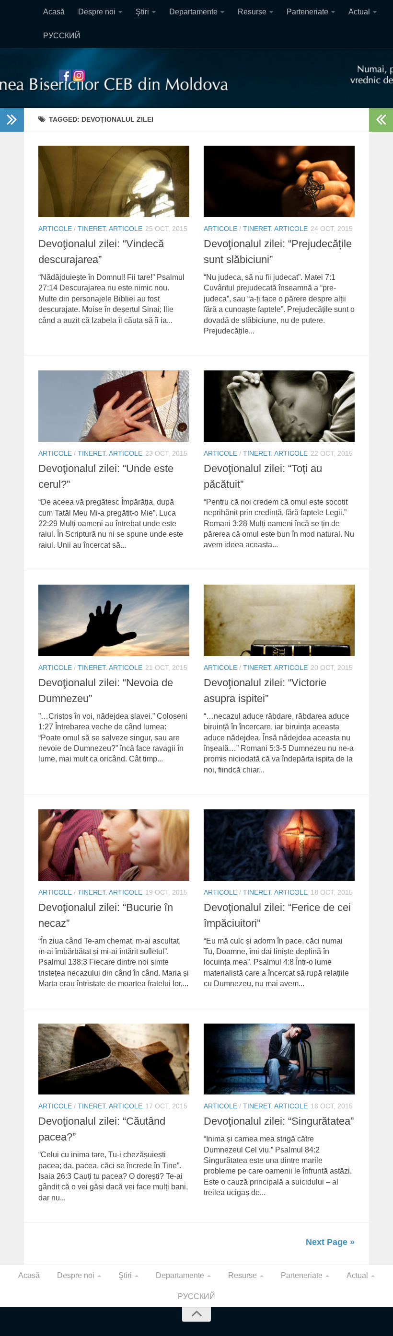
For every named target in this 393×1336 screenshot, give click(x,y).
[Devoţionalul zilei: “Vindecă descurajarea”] (113, 181)
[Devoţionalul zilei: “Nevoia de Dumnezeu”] (113, 620)
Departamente (193, 12)
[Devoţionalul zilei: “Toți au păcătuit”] (279, 405)
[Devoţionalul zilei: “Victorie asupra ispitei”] (279, 620)
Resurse (252, 12)
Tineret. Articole (110, 228)
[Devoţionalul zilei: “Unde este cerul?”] (113, 406)
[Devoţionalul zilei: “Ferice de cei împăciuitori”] (279, 844)
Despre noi (97, 12)
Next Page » (330, 1242)
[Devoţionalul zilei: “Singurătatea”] (279, 1059)
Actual (359, 12)
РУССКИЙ (62, 36)
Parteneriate (307, 12)
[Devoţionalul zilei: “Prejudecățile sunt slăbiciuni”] (279, 181)
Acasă (54, 12)
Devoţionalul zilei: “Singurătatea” (279, 1121)
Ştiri (142, 12)
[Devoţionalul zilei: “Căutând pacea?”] (113, 1059)
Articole (55, 228)
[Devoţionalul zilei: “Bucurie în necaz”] (113, 844)
